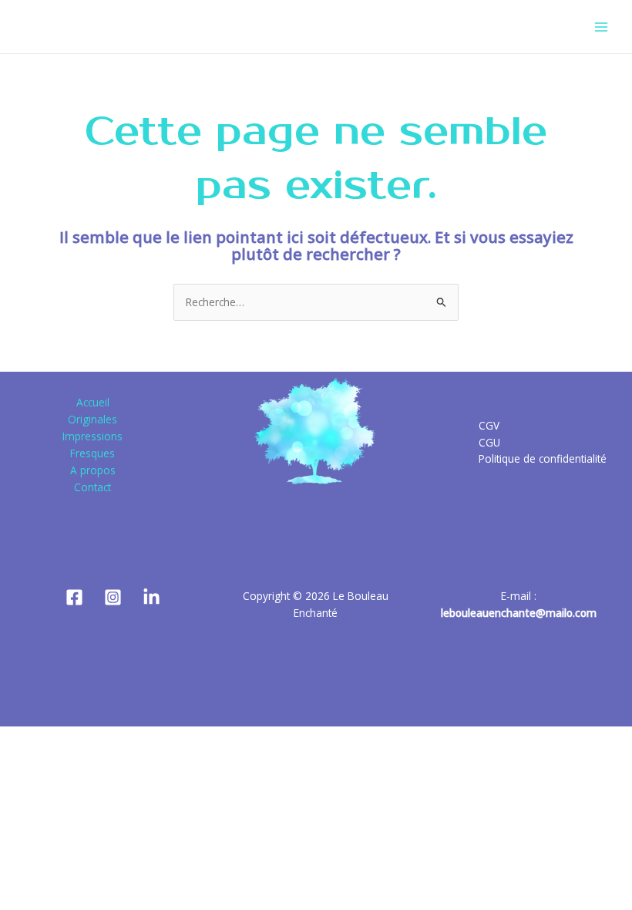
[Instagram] (113, 597)
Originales (92, 419)
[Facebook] (74, 597)
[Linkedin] (151, 597)
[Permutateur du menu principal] (602, 27)
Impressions (92, 436)
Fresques (92, 453)
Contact (92, 487)
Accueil (92, 402)
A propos (93, 470)
